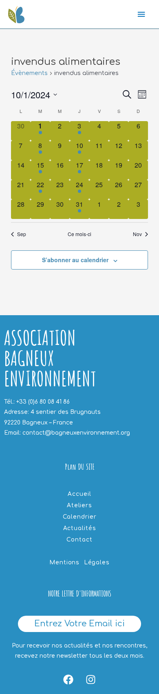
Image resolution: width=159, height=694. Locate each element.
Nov (137, 234)
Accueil (79, 494)
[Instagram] (91, 680)
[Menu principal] (141, 14)
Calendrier (80, 517)
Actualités (79, 528)
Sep (21, 234)
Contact (79, 540)
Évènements (29, 73)
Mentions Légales (79, 562)
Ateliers (79, 505)
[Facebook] (68, 680)
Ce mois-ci (79, 234)
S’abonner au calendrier (75, 260)
